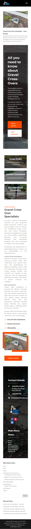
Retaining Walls (13, 446)
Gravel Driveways (7, 484)
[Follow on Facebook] (12, 419)
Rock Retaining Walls (8, 481)
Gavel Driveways (13, 448)
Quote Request (13, 449)
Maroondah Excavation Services (11, 473)
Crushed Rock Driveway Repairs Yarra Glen (13, 506)
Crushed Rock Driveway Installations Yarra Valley (15, 513)
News (10, 442)
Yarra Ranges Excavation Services (12, 474)
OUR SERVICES (14, 133)
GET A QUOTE (13, 125)
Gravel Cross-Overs (16, 41)
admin (6, 36)
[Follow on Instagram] (15, 419)
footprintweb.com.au (15, 526)
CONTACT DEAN (13, 358)
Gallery (10, 444)
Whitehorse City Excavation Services (13, 477)
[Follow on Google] (12, 422)
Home (4, 466)
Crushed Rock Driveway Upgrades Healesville (14, 511)
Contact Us (12, 451)
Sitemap (19, 525)
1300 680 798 (16, 394)
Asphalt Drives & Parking (10, 486)
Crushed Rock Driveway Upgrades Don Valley (14, 509)
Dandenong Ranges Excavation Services (14, 479)
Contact (5, 490)
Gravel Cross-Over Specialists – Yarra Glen (13, 504)
